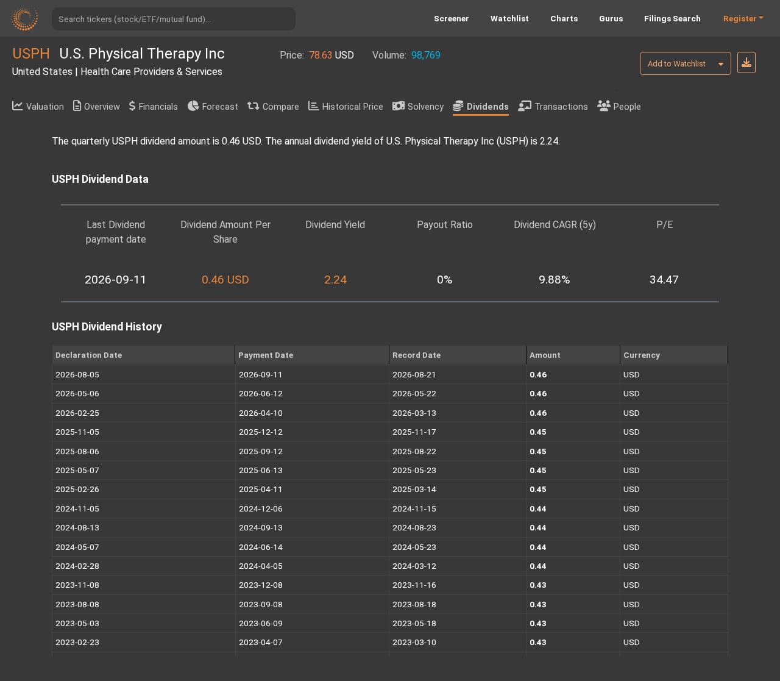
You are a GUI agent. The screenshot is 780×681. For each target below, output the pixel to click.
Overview (102, 107)
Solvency (426, 107)
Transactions (561, 107)
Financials (158, 107)
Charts (564, 18)
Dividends (488, 107)
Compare (281, 107)
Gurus (611, 18)
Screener (451, 18)
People (627, 107)
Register (740, 18)
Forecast (220, 107)
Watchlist (510, 18)
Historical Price (352, 107)
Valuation (45, 107)
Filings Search (672, 18)
